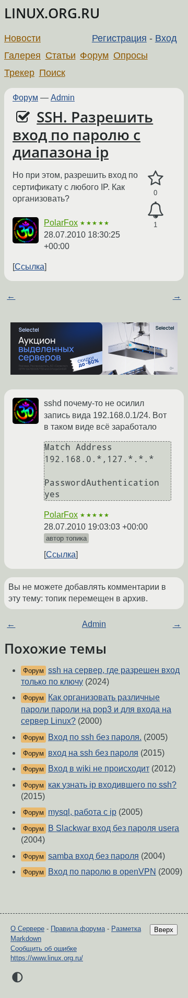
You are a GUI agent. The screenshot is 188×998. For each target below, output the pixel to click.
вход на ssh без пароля (93, 752)
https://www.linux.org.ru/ (46, 958)
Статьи (60, 55)
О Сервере (27, 929)
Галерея (22, 55)
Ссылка (29, 266)
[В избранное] (155, 178)
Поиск (52, 73)
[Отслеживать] (155, 210)
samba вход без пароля (93, 855)
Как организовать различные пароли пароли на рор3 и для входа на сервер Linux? (96, 709)
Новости (22, 38)
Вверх (163, 930)
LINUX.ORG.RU (52, 13)
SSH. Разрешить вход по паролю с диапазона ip (83, 134)
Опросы (130, 55)
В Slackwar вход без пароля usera (113, 828)
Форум (94, 55)
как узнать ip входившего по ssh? (112, 784)
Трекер (19, 73)
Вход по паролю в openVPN (102, 871)
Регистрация (119, 38)
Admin (63, 97)
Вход (166, 38)
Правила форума (78, 929)
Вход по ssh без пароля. (95, 737)
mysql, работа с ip (82, 812)
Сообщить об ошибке (43, 948)
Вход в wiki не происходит (98, 768)
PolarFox (61, 222)
